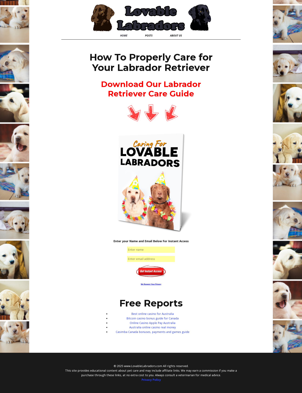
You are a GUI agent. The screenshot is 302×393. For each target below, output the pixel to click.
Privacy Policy (151, 380)
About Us (176, 35)
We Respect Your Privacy (151, 284)
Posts (148, 35)
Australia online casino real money (152, 327)
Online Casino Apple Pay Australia (152, 323)
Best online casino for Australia (152, 314)
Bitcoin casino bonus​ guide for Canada (152, 318)
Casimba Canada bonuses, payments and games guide (152, 332)
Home (123, 35)
